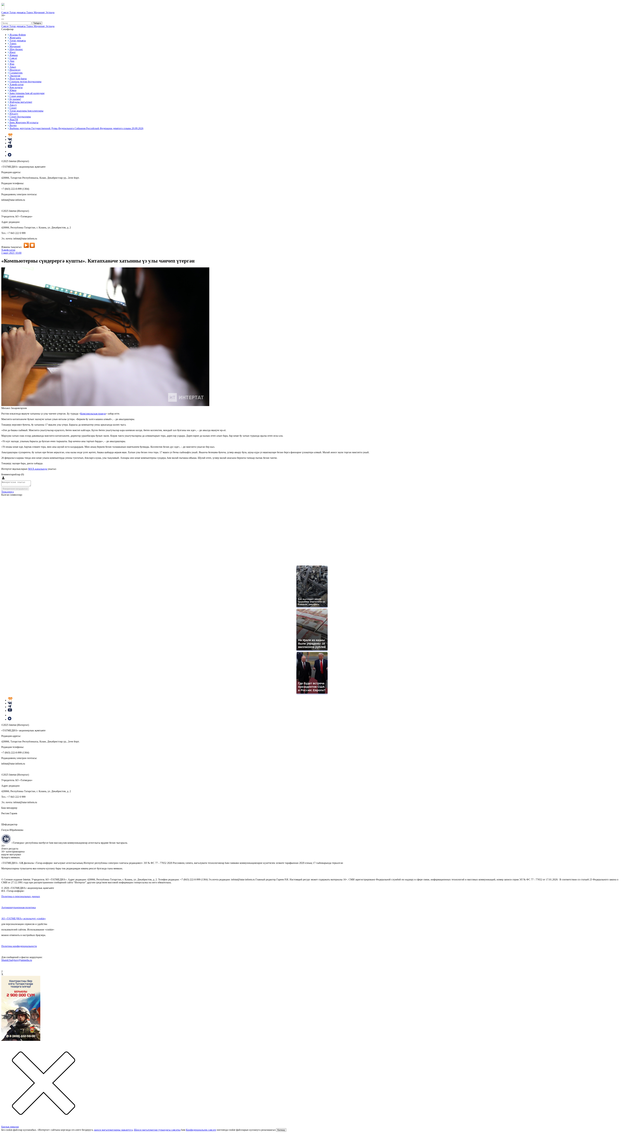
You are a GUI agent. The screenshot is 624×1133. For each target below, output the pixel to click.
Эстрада (50, 12)
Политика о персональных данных (20, 896)
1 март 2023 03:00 (11, 252)
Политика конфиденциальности (19, 946)
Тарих (30, 12)
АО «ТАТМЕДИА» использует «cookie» (23, 918)
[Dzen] (9, 155)
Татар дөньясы (17, 12)
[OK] (10, 151)
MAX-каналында (37, 469)
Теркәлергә (7, 491)
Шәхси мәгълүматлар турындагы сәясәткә (157, 1129)
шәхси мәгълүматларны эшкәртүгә (113, 1129)
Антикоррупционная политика (18, 907)
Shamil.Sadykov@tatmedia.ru (16, 960)
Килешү (281, 1130)
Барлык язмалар (10, 1126)
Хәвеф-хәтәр (8, 250)
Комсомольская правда (93, 413)
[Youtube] (10, 146)
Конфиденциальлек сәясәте (201, 1129)
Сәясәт (5, 12)
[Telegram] (9, 143)
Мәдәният (40, 12)
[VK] (10, 139)
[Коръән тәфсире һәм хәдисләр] (10, 136)
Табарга (37, 23)
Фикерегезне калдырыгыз (15, 488)
